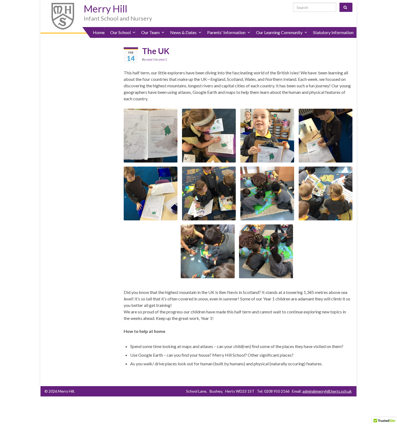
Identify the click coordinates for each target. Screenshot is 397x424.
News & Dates (183, 32)
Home (99, 32)
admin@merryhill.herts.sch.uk (327, 391)
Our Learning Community (279, 32)
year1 (150, 59)
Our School (120, 32)
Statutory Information (333, 32)
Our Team (150, 32)
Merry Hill (105, 9)
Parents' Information (226, 32)
